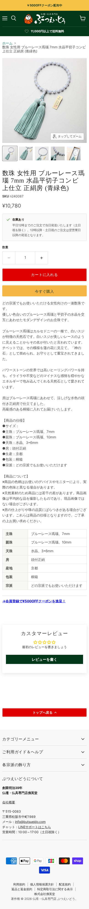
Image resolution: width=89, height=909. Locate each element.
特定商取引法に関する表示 (55, 889)
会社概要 (8, 802)
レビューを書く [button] (44, 659)
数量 (5, 247)
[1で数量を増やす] (41, 257)
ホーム (7, 43)
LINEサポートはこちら (34, 827)
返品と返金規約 (21, 889)
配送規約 (65, 884)
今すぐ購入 (44, 291)
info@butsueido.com (30, 822)
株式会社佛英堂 (44, 894)
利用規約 (19, 884)
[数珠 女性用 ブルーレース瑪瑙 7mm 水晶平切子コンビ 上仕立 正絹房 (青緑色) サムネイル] (10, 153)
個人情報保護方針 (42, 884)
